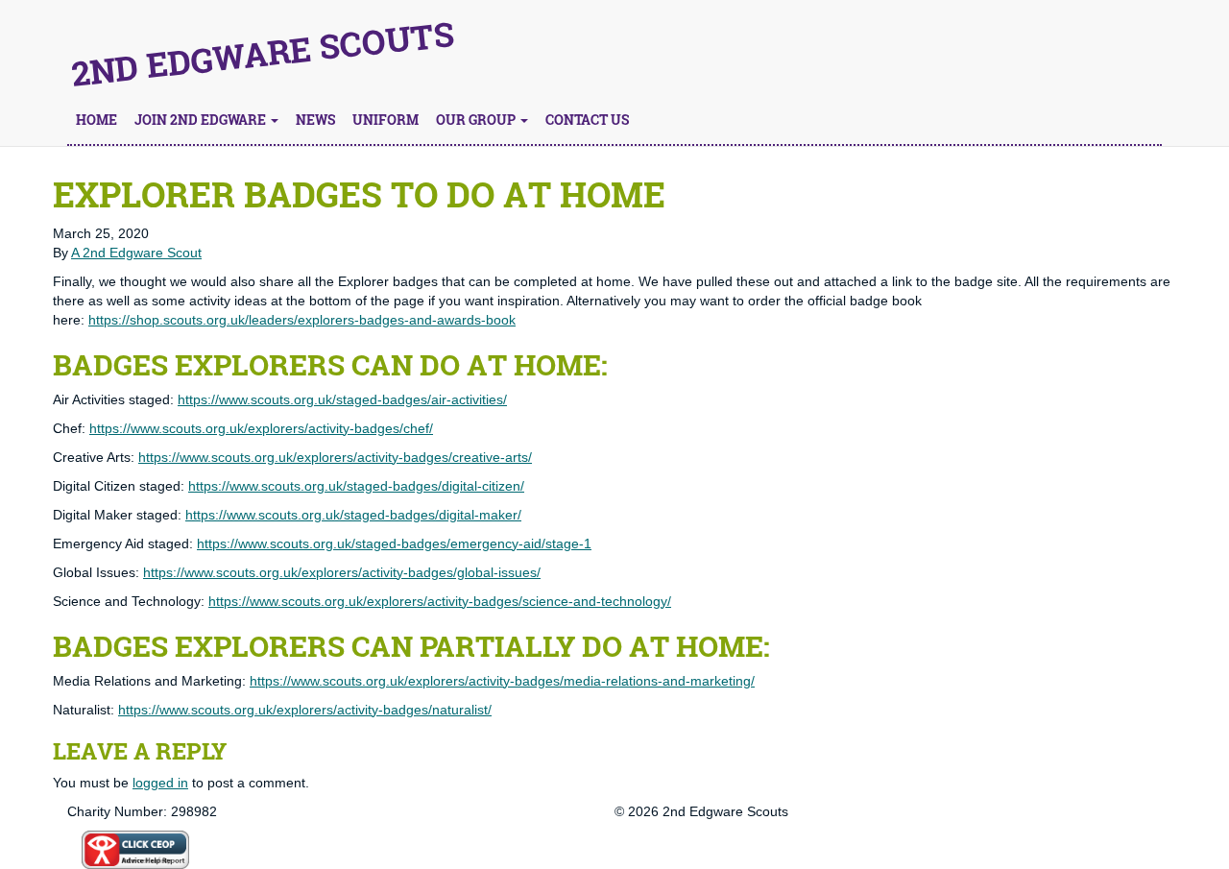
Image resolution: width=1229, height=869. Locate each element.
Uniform (385, 119)
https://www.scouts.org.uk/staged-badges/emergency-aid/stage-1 (394, 543)
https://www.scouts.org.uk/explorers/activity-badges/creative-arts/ (335, 457)
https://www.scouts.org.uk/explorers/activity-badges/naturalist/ (305, 709)
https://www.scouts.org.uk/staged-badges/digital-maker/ (353, 514)
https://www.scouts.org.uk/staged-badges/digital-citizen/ (356, 486)
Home (96, 119)
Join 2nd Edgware (201, 119)
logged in (160, 782)
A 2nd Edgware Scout (136, 252)
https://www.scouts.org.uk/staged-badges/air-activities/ (342, 399)
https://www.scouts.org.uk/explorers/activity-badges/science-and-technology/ (439, 601)
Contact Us (587, 119)
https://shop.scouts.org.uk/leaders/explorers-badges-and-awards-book (302, 319)
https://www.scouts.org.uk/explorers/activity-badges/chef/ (261, 428)
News (315, 119)
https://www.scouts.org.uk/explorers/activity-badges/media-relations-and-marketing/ (502, 680)
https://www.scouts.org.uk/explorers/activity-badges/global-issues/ (342, 572)
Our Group (477, 119)
